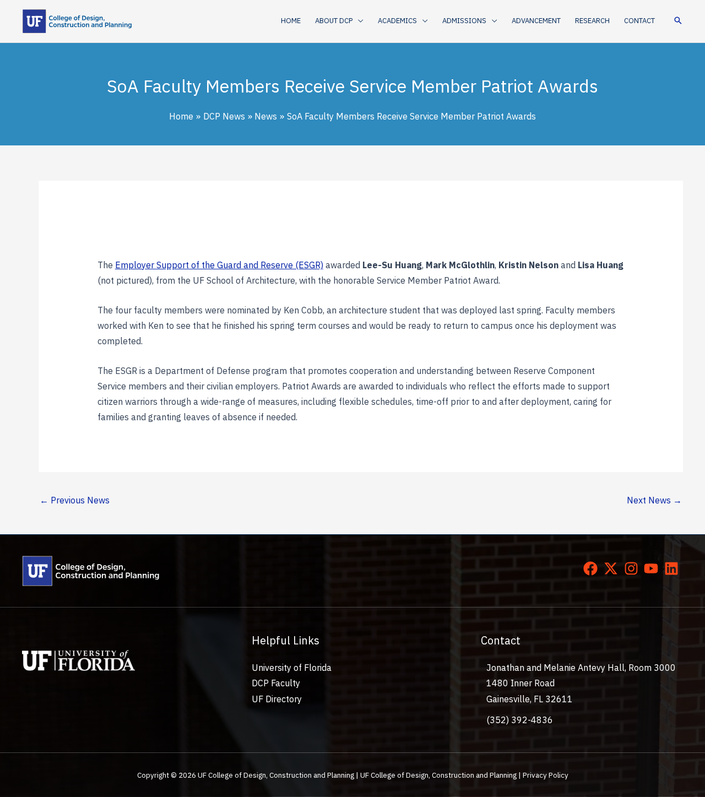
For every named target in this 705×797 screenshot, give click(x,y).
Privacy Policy (545, 775)
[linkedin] (673, 568)
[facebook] (592, 568)
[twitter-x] (613, 568)
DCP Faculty (276, 682)
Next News (654, 500)
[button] (358, 21)
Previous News (75, 500)
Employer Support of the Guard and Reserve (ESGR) (219, 264)
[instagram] (633, 568)
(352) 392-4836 (519, 719)
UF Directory (277, 698)
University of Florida (292, 667)
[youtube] (653, 568)
